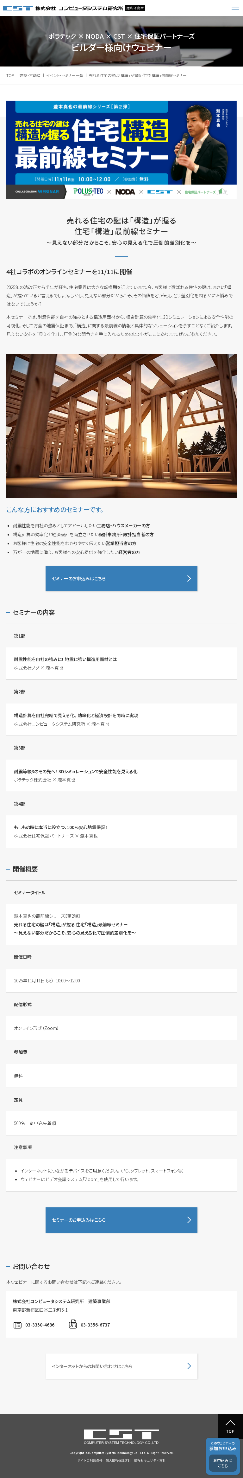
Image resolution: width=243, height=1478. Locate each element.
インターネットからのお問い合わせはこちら (92, 1366)
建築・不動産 (30, 75)
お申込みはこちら (222, 1462)
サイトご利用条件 (90, 1460)
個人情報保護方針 (118, 1460)
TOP (10, 75)
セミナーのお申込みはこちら (79, 578)
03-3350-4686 (39, 1324)
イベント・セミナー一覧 (64, 75)
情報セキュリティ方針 (150, 1460)
